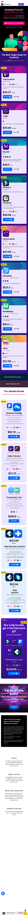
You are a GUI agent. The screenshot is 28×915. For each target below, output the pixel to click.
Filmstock (7, 202)
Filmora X (7, 187)
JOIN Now (14, 707)
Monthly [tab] (4, 350)
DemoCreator (9, 239)
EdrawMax (7, 276)
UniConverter (9, 79)
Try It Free (16, 96)
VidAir (5, 116)
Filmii (5, 348)
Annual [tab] (8, 350)
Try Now (21, 4)
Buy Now (6, 96)
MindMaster (8, 311)
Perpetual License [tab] (6, 277)
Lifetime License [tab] (14, 277)
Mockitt (6, 152)
